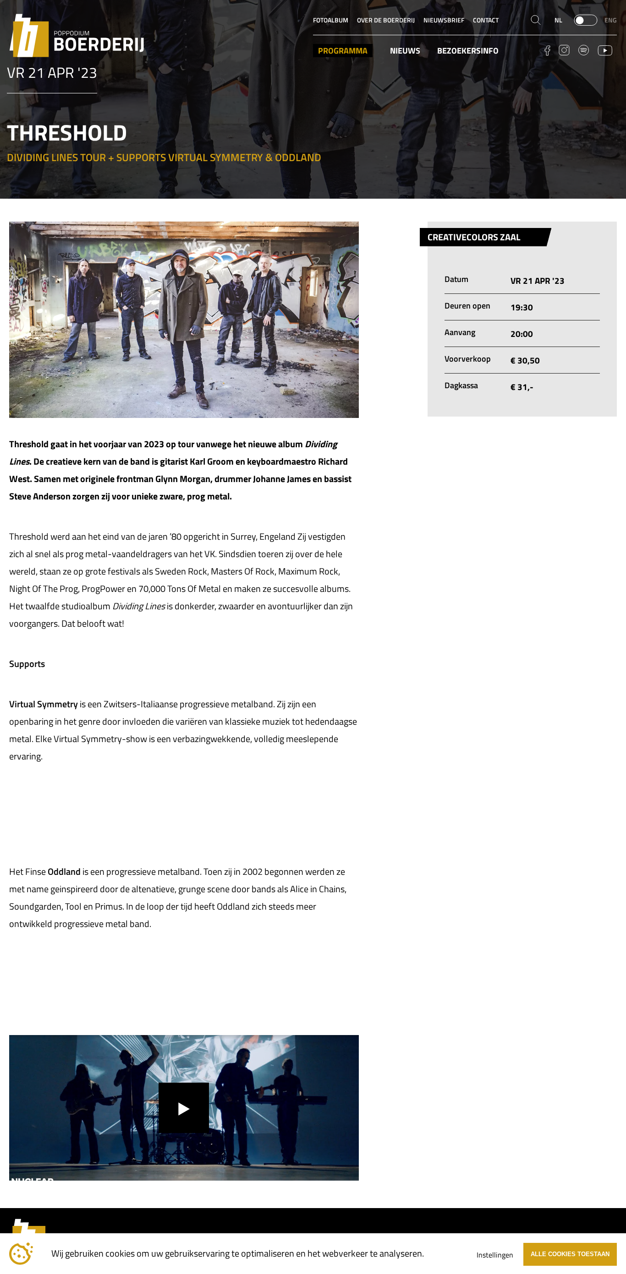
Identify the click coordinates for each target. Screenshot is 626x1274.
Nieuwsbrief (443, 20)
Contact (486, 20)
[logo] (76, 35)
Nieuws (405, 50)
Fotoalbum (330, 20)
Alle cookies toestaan (570, 1254)
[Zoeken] (536, 20)
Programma (343, 50)
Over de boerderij (386, 20)
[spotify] (583, 50)
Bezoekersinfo (468, 50)
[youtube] (605, 50)
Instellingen (495, 1254)
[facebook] (547, 50)
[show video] (184, 1108)
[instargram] (564, 50)
